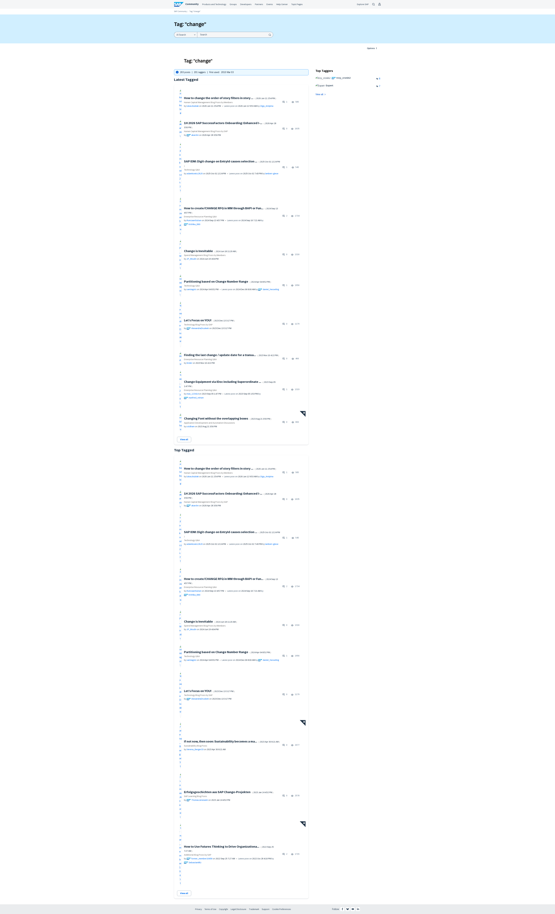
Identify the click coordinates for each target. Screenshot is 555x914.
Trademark (254, 909)
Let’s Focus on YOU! (209, 320)
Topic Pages (297, 4)
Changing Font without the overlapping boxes (227, 418)
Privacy (198, 909)
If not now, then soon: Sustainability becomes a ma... (232, 741)
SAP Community (180, 11)
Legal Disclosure (238, 909)
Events (270, 4)
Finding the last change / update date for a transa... (231, 355)
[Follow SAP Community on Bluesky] (347, 909)
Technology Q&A (192, 170)
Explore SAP (363, 4)
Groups (233, 4)
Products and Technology (214, 4)
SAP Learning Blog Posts (195, 796)
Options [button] (371, 48)
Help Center (282, 4)
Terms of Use (210, 909)
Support (266, 909)
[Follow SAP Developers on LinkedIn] (358, 909)
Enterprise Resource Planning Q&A (200, 216)
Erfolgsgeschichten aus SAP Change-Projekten (228, 792)
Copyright (223, 909)
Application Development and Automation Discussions (209, 423)
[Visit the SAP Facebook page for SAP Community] (342, 909)
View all (184, 439)
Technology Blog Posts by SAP (198, 325)
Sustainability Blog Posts (195, 746)
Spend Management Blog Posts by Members (205, 255)
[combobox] (235, 35)
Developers (245, 4)
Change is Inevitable (210, 251)
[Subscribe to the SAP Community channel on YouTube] (353, 909)
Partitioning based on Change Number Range (227, 281)
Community (192, 4)
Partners (259, 4)
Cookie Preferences (281, 909)
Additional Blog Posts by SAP (197, 855)
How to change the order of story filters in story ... (230, 98)
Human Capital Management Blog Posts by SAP (206, 131)
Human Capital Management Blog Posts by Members (208, 102)
